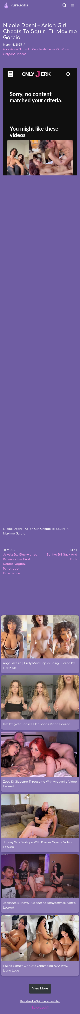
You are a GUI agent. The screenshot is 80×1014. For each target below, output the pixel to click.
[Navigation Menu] (72, 5)
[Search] (64, 5)
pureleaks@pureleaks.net (40, 1001)
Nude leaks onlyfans (54, 49)
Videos (21, 54)
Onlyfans (9, 54)
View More (40, 988)
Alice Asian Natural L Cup (20, 49)
